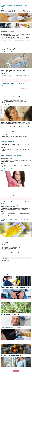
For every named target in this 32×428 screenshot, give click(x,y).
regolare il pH (11, 126)
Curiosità (4, 3)
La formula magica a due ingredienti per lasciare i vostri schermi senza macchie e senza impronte (16, 342)
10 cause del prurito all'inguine (6, 300)
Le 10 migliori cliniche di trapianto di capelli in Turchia (11, 327)
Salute (2, 273)
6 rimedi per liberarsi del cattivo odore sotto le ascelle (20, 198)
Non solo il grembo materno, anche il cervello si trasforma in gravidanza (14, 368)
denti (13, 145)
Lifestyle (2, 3)
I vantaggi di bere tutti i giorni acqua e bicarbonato (19, 80)
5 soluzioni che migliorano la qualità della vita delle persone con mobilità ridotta (16, 274)
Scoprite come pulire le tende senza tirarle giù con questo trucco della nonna (15, 287)
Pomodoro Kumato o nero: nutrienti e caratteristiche (11, 355)
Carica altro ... (16, 371)
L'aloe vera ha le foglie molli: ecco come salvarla (10, 314)
